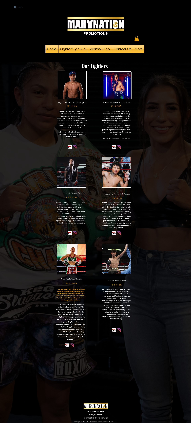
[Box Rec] (70, 147)
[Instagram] (74, 147)
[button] (136, 38)
